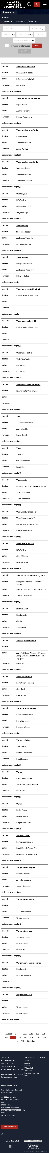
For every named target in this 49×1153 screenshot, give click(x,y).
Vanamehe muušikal (25, 66)
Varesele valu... (23, 835)
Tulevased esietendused (20, 46)
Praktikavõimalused (31, 1073)
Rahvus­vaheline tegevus (12, 1070)
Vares (19, 772)
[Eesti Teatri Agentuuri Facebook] (2, 1134)
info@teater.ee (6, 1093)
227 (13, 1037)
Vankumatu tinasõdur (26, 512)
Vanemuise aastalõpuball (28, 289)
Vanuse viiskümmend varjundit (30, 575)
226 (6, 1037)
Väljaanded (28, 1068)
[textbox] (38, 28)
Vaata (36, 45)
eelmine (9, 1033)
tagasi (6, 17)
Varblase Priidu (23, 740)
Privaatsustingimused (9, 1077)
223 (31, 1033)
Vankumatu (21, 480)
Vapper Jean (22, 608)
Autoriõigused (8, 1064)
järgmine (31, 1041)
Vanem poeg (22, 225)
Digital (44, 1151)
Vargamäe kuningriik (25, 867)
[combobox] (37, 28)
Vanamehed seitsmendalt (28, 98)
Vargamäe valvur (24, 931)
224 (37, 1033)
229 (25, 1037)
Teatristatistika (9, 1067)
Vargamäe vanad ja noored (28, 963)
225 (43, 1033)
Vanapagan (21, 193)
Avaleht (7, 21)
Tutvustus (28, 1060)
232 (44, 1037)
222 (25, 1033)
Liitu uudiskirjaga (10, 1127)
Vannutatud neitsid (25, 543)
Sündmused (28, 1070)
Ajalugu (27, 1063)
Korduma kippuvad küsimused (12, 1074)
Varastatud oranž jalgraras (28, 708)
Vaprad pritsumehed (26, 640)
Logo (26, 1075)
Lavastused (33, 21)
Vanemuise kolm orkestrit (28, 384)
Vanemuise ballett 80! (26, 321)
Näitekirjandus (8, 1061)
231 (38, 1037)
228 (19, 1037)
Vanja (18, 416)
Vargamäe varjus (24, 994)
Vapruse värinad (24, 676)
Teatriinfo (19, 21)
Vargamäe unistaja (25, 899)
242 (22, 1041)
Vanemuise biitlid (24, 352)
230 (31, 1037)
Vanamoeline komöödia (27, 130)
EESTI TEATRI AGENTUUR (34, 1058)
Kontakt (27, 1065)
